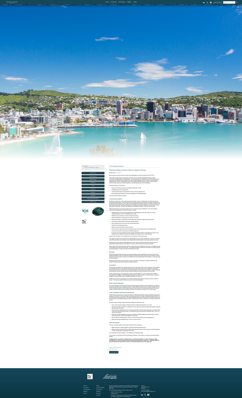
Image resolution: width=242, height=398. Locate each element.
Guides (93, 185)
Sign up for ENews (217, 2)
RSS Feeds (98, 393)
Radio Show (93, 195)
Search (97, 385)
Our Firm (107, 2)
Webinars (129, 2)
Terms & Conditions (100, 387)
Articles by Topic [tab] (93, 201)
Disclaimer (98, 391)
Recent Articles (93, 173)
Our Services (114, 2)
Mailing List (93, 192)
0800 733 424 (112, 349)
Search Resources (93, 176)
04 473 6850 (146, 390)
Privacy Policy (99, 389)
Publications (93, 182)
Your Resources (121, 2)
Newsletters (93, 189)
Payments (98, 395)
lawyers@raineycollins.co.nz (149, 391)
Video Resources (93, 179)
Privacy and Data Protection (93, 198)
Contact (135, 2)
